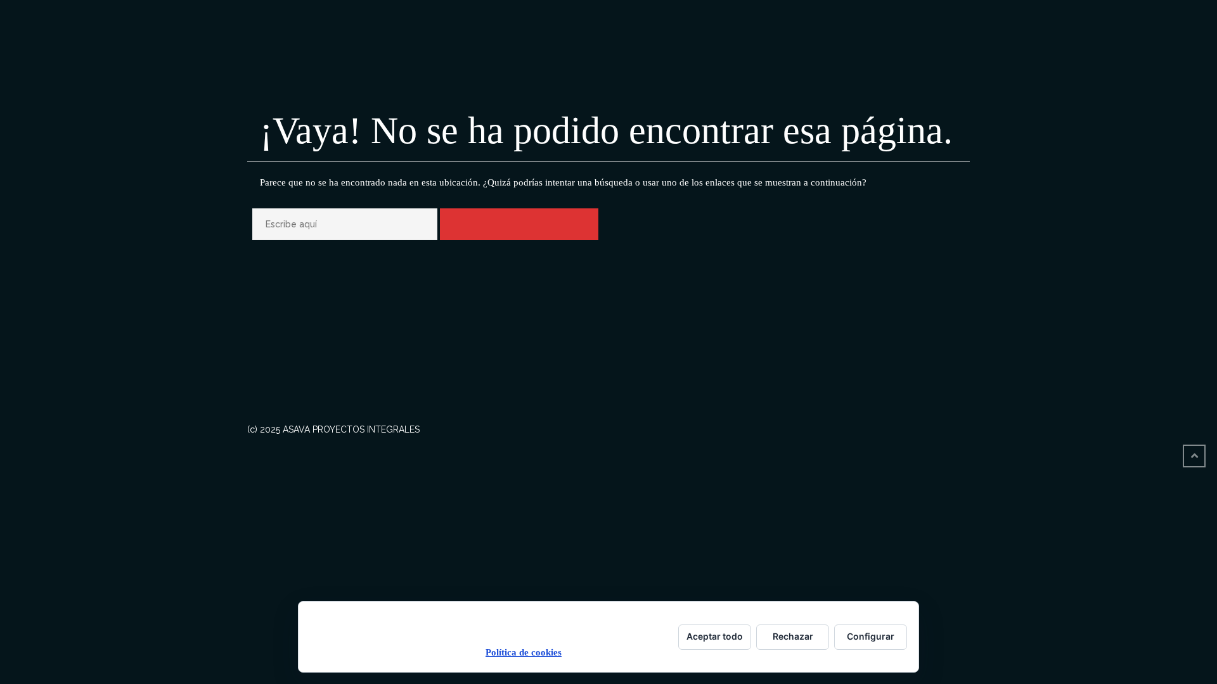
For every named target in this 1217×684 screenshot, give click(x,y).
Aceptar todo (714, 636)
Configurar (870, 636)
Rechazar (793, 636)
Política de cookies (524, 652)
